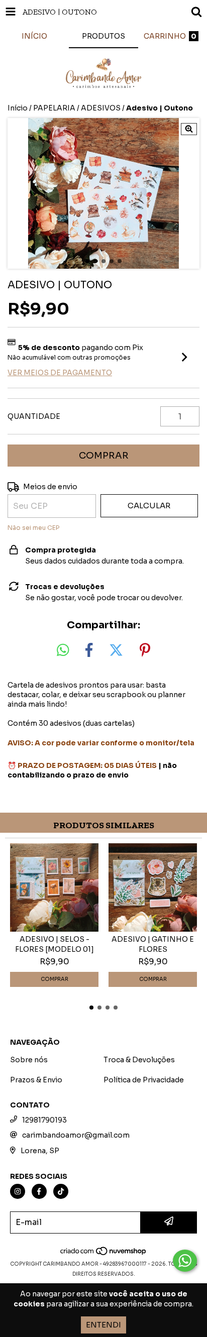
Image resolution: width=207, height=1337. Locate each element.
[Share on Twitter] (116, 650)
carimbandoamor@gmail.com (76, 1135)
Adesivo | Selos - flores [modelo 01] (54, 944)
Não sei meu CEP (33, 527)
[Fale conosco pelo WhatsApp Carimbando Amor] (185, 1261)
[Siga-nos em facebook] (39, 1191)
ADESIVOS (101, 108)
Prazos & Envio (36, 1079)
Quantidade (34, 416)
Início (18, 108)
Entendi (103, 1324)
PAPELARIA (54, 108)
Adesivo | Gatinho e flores (153, 944)
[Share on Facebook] (89, 650)
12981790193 (44, 1120)
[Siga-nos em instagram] (17, 1191)
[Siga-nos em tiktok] (60, 1191)
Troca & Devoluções (139, 1059)
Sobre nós (29, 1059)
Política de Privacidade (144, 1079)
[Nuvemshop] (104, 1254)
